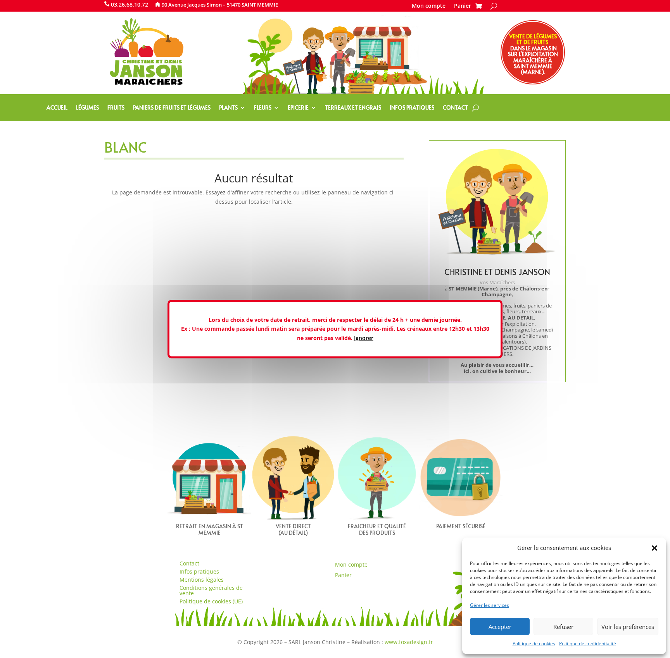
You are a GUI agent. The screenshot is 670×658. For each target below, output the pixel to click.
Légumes (87, 108)
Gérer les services (489, 605)
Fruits (115, 108)
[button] (654, 548)
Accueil (57, 108)
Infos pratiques (412, 108)
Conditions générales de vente (211, 590)
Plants (228, 108)
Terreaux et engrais (353, 108)
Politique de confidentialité (587, 643)
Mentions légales (202, 579)
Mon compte (429, 6)
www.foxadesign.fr (409, 642)
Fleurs (262, 108)
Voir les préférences (627, 627)
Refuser (563, 627)
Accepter (500, 627)
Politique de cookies (534, 643)
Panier (462, 6)
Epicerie (298, 108)
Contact (455, 108)
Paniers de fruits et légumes (172, 108)
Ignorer (363, 338)
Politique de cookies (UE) (211, 601)
